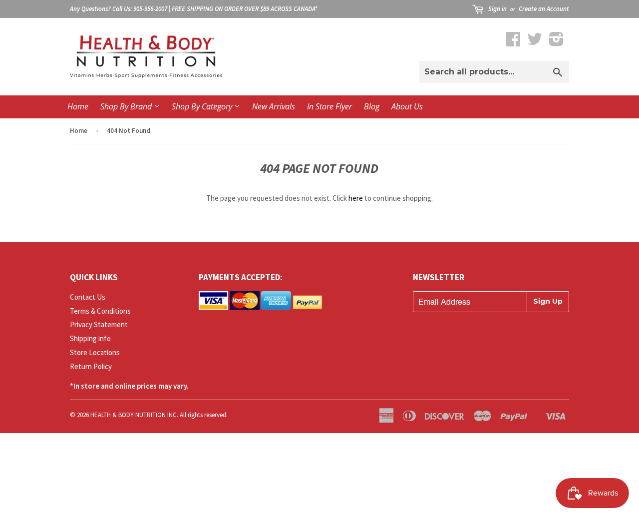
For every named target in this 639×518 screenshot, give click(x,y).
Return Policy (91, 366)
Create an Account (544, 8)
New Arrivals (273, 106)
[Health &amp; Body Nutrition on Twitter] (534, 42)
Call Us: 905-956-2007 (139, 8)
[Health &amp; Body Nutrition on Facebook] (513, 42)
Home (77, 106)
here (355, 198)
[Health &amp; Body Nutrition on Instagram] (556, 42)
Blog (371, 106)
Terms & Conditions (100, 311)
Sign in (497, 8)
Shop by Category (203, 106)
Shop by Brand (127, 106)
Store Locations (95, 352)
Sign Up (548, 301)
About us (407, 106)
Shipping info (90, 338)
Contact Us (87, 297)
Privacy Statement (99, 324)
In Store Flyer (329, 106)
